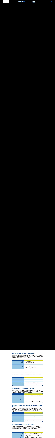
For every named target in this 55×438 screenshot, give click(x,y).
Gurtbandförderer (15, 355)
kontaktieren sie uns (21, 1)
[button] (33, 1)
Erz (18, 409)
